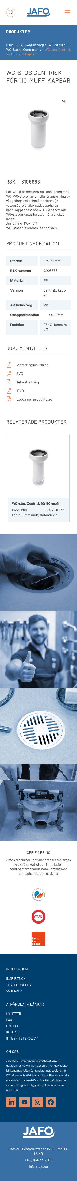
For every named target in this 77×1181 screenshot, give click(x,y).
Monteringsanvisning (32, 365)
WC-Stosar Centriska (22, 49)
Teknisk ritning (27, 382)
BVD (19, 373)
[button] (67, 12)
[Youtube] (24, 1102)
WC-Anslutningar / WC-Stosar (42, 45)
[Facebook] (51, 1102)
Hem (9, 45)
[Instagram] (37, 1102)
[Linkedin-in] (11, 1102)
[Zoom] (64, 101)
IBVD (20, 391)
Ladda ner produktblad (34, 399)
